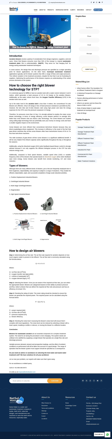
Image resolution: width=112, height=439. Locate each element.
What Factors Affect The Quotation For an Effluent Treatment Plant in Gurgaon (90, 89)
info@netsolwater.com (92, 424)
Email (89, 45)
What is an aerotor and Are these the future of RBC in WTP (89, 104)
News (67, 403)
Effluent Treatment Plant (86, 138)
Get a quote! (98, 10)
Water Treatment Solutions (86, 161)
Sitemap (43, 411)
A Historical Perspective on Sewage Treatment (88, 94)
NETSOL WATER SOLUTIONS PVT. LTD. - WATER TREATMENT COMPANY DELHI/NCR (55, 435)
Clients (72, 10)
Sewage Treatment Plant (86, 127)
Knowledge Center (62, 10)
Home (35, 10)
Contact (89, 10)
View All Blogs (81, 113)
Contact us (44, 413)
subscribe (54, 381)
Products (50, 10)
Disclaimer (44, 405)
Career (43, 416)
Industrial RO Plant (84, 150)
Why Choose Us (46, 403)
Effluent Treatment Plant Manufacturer (86, 144)
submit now (89, 69)
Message (89, 53)
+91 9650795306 (41, 2)
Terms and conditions (47, 408)
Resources (80, 10)
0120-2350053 (21, 2)
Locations (44, 418)
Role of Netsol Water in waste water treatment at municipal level (89, 109)
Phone (89, 36)
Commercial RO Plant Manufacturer (85, 155)
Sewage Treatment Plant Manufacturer (86, 133)
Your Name (89, 27)
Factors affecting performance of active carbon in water (90, 99)
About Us (42, 10)
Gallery (67, 408)
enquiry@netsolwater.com (57, 2)
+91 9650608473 (31, 2)
